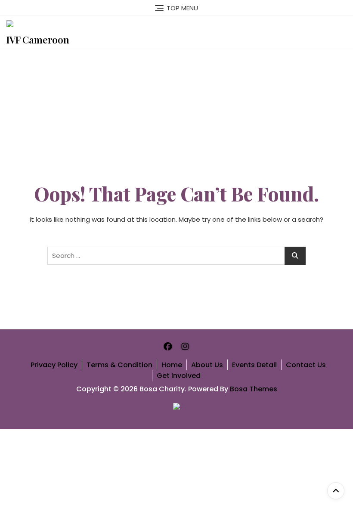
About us (207, 365)
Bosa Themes (253, 389)
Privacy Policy (54, 365)
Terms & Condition (119, 365)
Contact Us (306, 365)
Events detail (254, 365)
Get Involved (179, 376)
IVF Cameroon (37, 39)
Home (171, 365)
